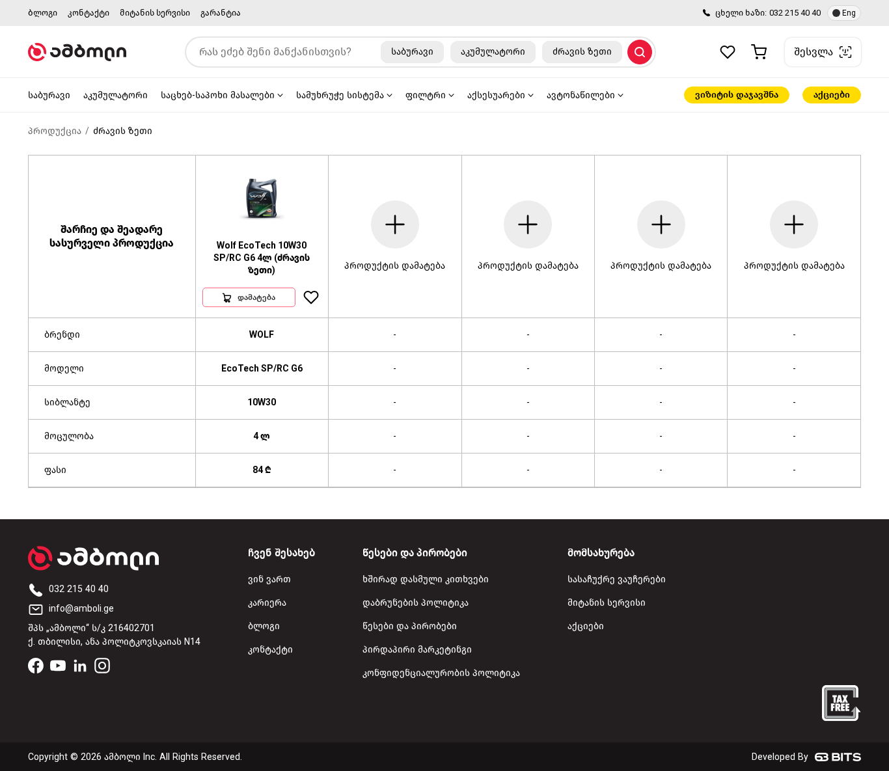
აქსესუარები (496, 95)
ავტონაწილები (581, 95)
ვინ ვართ (269, 579)
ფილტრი (425, 95)
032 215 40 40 (795, 13)
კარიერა (267, 602)
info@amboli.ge (81, 608)
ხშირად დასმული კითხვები (425, 579)
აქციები (832, 94)
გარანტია (220, 13)
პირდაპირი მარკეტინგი (417, 649)
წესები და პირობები (409, 626)
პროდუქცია (54, 131)
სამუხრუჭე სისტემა (340, 95)
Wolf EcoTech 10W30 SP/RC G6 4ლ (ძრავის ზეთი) (261, 258)
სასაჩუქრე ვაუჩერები (617, 579)
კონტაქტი (88, 13)
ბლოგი (42, 13)
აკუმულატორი (115, 95)
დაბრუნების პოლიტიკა (415, 602)
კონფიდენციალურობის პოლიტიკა (441, 673)
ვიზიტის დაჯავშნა (736, 94)
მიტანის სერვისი (155, 13)
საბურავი (49, 95)
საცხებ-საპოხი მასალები (218, 95)
